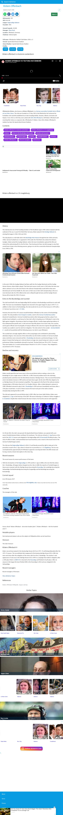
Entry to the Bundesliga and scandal (23, 133)
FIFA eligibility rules (31, 482)
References (37, 140)
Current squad (22, 136)
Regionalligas (22, 463)
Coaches (32, 136)
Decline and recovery (43, 133)
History (7, 133)
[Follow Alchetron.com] (31, 750)
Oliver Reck (12, 30)
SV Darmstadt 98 (44, 437)
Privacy (4, 803)
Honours (53, 136)
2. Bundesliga (29, 338)
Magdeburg (47, 447)
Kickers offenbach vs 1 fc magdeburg (42, 130)
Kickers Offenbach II (10, 140)
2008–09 (17, 560)
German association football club (45, 111)
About (3, 794)
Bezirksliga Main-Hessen (32, 237)
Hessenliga (40, 467)
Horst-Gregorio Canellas (25, 315)
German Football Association (47, 315)
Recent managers (25, 140)
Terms (3, 799)
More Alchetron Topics (9, 576)
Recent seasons (9, 136)
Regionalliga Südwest (13, 22)
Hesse (12, 113)
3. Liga (11, 396)
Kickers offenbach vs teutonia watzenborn (16, 130)
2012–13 (11, 437)
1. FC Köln (21, 309)
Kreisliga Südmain (49, 232)
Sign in (54, 14)
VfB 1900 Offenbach (36, 118)
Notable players (42, 136)
